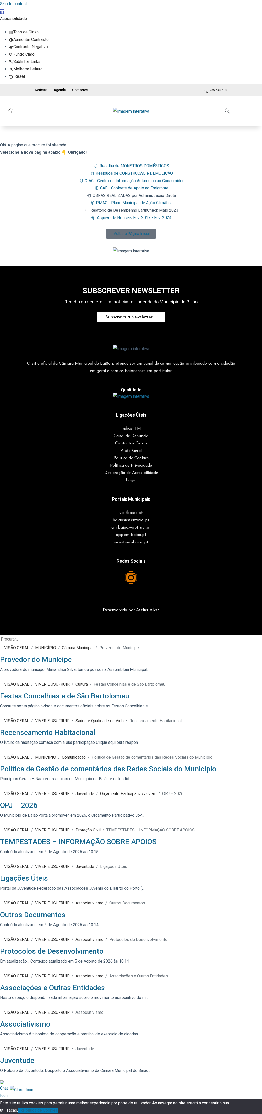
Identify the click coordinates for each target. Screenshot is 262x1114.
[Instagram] (131, 577)
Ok (20, 1110)
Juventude (17, 1060)
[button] (2, 11)
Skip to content (13, 3)
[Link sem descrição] (11, 111)
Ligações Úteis (24, 878)
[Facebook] (116, 577)
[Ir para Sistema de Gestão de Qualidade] (131, 395)
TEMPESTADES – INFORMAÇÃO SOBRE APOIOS (78, 842)
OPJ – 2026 (18, 805)
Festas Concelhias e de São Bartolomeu (64, 696)
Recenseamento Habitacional (47, 732)
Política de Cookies (40, 1110)
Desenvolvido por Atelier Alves (131, 610)
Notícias (41, 90)
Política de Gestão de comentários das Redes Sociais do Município (108, 769)
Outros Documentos (33, 915)
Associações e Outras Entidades (52, 987)
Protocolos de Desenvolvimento (51, 951)
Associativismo (25, 1024)
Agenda (60, 90)
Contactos (80, 90)
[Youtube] (146, 577)
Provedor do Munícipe (36, 659)
